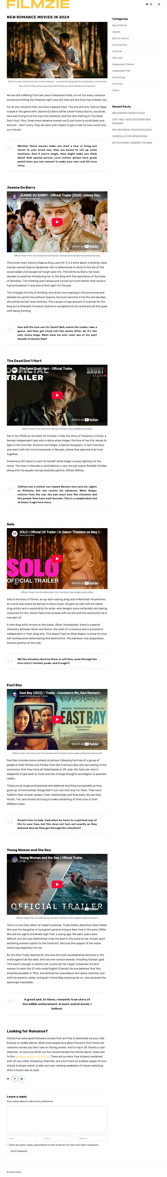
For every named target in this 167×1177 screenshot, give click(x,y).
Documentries (119, 45)
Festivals (117, 51)
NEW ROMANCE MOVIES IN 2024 (128, 113)
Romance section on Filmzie (32, 1056)
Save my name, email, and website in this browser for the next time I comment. (54, 1145)
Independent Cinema (123, 64)
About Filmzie (119, 25)
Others (116, 90)
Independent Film (121, 71)
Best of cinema (120, 38)
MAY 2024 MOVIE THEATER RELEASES (132, 130)
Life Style (117, 84)
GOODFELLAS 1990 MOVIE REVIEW (129, 136)
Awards (116, 32)
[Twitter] (147, 4)
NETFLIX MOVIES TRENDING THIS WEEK (132, 142)
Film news (117, 58)
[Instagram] (151, 4)
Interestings (118, 77)
